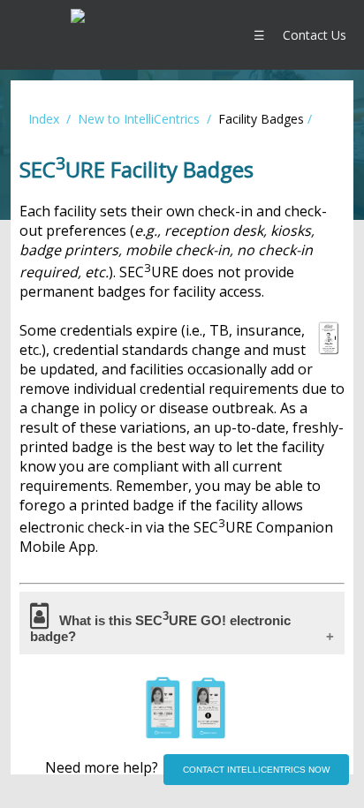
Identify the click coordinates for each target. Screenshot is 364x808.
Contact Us (314, 34)
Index (43, 118)
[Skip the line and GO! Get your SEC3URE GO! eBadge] (162, 734)
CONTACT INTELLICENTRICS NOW (256, 769)
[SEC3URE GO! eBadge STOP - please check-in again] (208, 734)
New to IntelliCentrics (139, 118)
